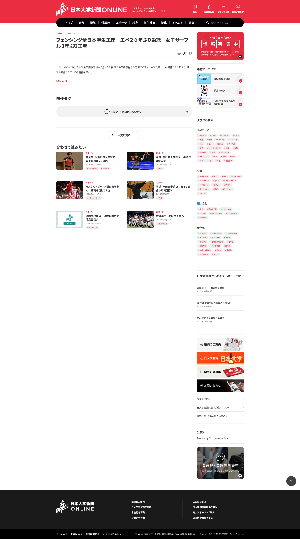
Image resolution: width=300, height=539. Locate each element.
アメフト (228, 185)
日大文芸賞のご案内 (141, 507)
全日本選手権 (232, 213)
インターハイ (226, 209)
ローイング (234, 139)
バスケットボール (230, 181)
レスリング (221, 139)
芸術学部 (203, 242)
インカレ (203, 213)
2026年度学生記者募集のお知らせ (214, 303)
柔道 (201, 139)
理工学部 (203, 237)
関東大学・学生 (216, 213)
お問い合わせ (238, 11)
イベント (177, 23)
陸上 (201, 144)
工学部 (227, 246)
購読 (195, 11)
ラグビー (217, 185)
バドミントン (204, 185)
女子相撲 (203, 152)
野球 (216, 189)
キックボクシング (214, 148)
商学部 (215, 254)
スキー (213, 135)
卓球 (225, 176)
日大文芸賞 (209, 11)
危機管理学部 (217, 233)
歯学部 (229, 250)
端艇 (236, 148)
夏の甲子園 (212, 209)
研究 (191, 23)
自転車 (220, 144)
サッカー (203, 193)
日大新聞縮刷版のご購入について (213, 407)
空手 (213, 152)
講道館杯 (203, 217)
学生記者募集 (223, 11)
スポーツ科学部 (205, 250)
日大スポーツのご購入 (204, 512)
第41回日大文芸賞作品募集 (211, 318)
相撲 (227, 148)
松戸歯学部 (204, 254)
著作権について (76, 534)
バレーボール (236, 176)
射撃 (201, 148)
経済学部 (203, 233)
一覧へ (239, 275)
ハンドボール (204, 181)
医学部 (231, 242)
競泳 (215, 156)
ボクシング (225, 135)
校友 (135, 23)
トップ (69, 23)
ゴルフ (216, 181)
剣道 (224, 156)
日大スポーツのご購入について (212, 415)
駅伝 (201, 209)
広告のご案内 (203, 399)
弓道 (218, 161)
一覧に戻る (124, 135)
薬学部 (218, 250)
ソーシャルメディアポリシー (113, 534)
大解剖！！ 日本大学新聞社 (210, 287)
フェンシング (224, 152)
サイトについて (61, 534)
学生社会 (149, 23)
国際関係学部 (232, 233)
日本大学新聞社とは (203, 517)
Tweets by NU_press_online (213, 438)
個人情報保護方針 (92, 534)
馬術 (233, 156)
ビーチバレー (227, 189)
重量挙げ (229, 161)
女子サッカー (204, 189)
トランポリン (204, 156)
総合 (81, 23)
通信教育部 (216, 246)
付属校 (105, 23)
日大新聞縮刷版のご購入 (205, 507)
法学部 (227, 237)
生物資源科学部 (217, 242)
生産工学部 (216, 237)
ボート (236, 135)
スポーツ (121, 23)
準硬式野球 (204, 176)
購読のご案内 (138, 501)
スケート (203, 135)
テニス (215, 176)
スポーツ (60, 33)
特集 (164, 23)
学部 (93, 23)
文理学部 (203, 246)
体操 (210, 139)
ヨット (210, 144)
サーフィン (232, 144)
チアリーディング (206, 161)
